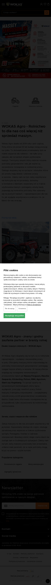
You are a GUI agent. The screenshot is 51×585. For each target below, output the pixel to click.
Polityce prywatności (34, 305)
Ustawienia (22, 308)
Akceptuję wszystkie (14, 315)
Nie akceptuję (9, 308)
